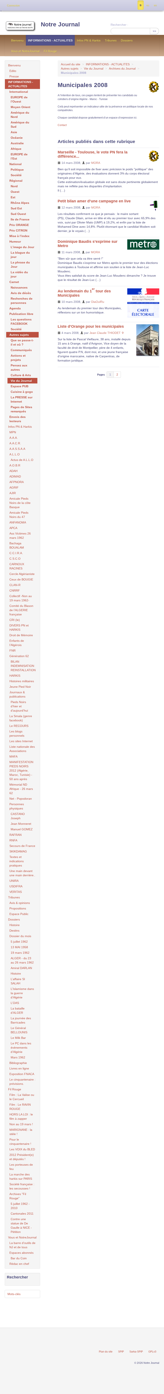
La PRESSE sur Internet (21, 399)
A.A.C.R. (15, 443)
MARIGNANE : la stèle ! (20, 1132)
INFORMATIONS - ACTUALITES (50, 40)
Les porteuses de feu (21, 1167)
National (15, 164)
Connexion (13, 5)
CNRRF (14, 590)
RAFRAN (15, 834)
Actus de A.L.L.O (22, 460)
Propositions (17, 908)
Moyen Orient (20, 107)
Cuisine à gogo (22, 391)
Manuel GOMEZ (22, 829)
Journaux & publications (17, 694)
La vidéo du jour (19, 274)
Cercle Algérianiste (22, 574)
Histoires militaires (21, 681)
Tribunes (111, 40)
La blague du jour (20, 255)
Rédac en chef (19, 1263)
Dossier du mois (20, 936)
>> (154, 31)
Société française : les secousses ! (21, 1186)
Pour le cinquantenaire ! (20, 1141)
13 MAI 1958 (19, 947)
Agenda (15, 308)
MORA (95, 162)
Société (16, 175)
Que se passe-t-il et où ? (22, 342)
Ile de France (20, 219)
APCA (13, 528)
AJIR (12, 493)
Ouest (15, 191)
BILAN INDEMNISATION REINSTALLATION (23, 666)
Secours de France (22, 846)
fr (141, 5)
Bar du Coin (19, 1258)
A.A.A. (13, 437)
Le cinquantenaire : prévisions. (22, 1081)
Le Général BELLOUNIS (19, 1030)
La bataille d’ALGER (18, 1010)
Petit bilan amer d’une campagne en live (94, 201)
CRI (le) (14, 620)
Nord (14, 186)
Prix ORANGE (19, 225)
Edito (12, 71)
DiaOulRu (97, 301)
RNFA (13, 840)
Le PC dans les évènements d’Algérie (21, 1048)
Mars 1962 (18, 1057)
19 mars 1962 (20, 952)
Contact (62, 125)
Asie (14, 132)
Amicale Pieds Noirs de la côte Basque (20, 503)
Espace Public (18, 914)
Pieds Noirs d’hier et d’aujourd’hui (19, 706)
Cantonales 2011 (22, 1213)
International (18, 91)
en (155, 5)
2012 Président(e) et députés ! (21, 1157)
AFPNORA (16, 482)
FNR (12, 650)
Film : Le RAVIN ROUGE (20, 1107)
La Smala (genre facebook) (20, 718)
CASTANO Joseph (18, 816)
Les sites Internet (21, 741)
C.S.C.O (14, 558)
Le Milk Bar (18, 1037)
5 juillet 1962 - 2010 (20, 1206)
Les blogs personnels (16, 733)
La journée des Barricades (21, 1020)
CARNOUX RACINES (16, 566)
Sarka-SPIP (136, 1351)
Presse (14, 76)
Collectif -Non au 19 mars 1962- (20, 598)
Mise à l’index (19, 236)
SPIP (121, 1351)
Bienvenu (17, 40)
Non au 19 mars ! (21, 1124)
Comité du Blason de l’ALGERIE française (21, 610)
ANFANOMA (17, 522)
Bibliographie (18, 1063)
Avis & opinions (19, 903)
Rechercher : (119, 24)
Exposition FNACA (21, 1074)
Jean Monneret (21, 823)
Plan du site (106, 1351)
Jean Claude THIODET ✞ (106, 333)
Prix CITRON (18, 230)
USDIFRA (15, 886)
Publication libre (21, 314)
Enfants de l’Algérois (16, 643)
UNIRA (14, 880)
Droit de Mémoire (21, 635)
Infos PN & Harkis (89, 40)
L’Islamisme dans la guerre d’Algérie (22, 993)
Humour (15, 241)
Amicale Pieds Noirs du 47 (18, 515)
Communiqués (21, 350)
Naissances (19, 287)
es (147, 5)
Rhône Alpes (20, 202)
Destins (14, 930)
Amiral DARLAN (21, 968)
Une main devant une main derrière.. (22, 873)
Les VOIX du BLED (22, 1149)
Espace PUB (19, 386)
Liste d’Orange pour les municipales (91, 326)
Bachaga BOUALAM (16, 545)
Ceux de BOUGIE (21, 579)
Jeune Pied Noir (20, 686)
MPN (12, 432)
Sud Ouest (18, 214)
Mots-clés (13, 1294)
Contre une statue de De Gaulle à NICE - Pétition (21, 1225)
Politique (17, 169)
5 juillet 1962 (19, 941)
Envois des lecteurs (17, 419)
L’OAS (15, 1003)
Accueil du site (70, 64)
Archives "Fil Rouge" (17, 1196)
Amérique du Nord (20, 115)
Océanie (17, 137)
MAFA (13, 756)
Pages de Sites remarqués (21, 409)
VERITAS (15, 892)
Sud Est (16, 208)
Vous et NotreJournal (25, 51)
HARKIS (14, 675)
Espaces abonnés (21, 1252)
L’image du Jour (22, 247)
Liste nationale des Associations (22, 749)
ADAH (13, 471)
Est (13, 197)
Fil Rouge (50, 51)
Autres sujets (69, 68)
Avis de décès (21, 293)
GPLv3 (152, 1351)
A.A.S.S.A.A (17, 448)
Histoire (14, 925)
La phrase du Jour (20, 264)
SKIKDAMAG (18, 851)
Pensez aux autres (19, 367)
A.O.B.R (14, 465)
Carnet (14, 282)
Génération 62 (19, 656)
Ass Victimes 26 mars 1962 (20, 535)
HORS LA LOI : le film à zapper (21, 1116)
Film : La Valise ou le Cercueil (21, 1097)
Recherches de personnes (21, 301)
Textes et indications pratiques (16, 861)
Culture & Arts (21, 375)
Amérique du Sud (20, 124)
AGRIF (14, 487)
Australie (17, 143)
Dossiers (127, 40)
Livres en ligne (19, 1068)
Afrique (16, 148)
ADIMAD (15, 476)
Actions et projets (18, 358)
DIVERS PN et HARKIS (19, 627)
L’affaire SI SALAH (18, 981)
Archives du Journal (122, 68)
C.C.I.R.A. (16, 553)
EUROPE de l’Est (19, 156)
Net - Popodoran (20, 798)
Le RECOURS (18, 726)
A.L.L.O (14, 454)
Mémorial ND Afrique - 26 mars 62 (21, 789)
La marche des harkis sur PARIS (20, 1176)
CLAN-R (14, 585)
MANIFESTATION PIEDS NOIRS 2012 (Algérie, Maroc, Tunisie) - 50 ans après (21, 770)
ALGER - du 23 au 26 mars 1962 (22, 960)
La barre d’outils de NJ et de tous (22, 1245)
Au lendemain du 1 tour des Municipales (84, 293)
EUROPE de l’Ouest (19, 99)
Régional (15, 180)
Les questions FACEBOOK (21, 321)
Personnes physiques (16, 806)
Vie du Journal (93, 68)
